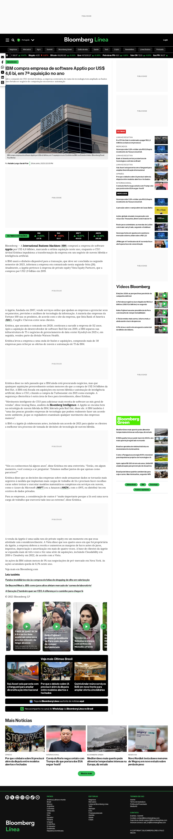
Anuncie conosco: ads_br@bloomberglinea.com (148, 823)
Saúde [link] (96, 49)
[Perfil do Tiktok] (33, 797)
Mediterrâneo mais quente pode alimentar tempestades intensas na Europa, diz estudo (107, 761)
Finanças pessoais (95, 813)
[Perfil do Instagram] (22, 797)
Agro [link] (39, 49)
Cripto (91, 820)
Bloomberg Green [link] (65, 49)
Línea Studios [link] (145, 49)
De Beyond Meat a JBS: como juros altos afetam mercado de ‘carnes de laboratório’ (48, 585)
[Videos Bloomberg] (142, 286)
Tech (90, 806)
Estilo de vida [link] (83, 49)
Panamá (50, 820)
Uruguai (50, 822)
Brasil (49, 802)
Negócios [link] (13, 49)
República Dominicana (55, 831)
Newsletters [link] (129, 49)
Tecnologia (154, 485)
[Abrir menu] (7, 40)
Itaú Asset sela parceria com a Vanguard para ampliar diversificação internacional (23, 686)
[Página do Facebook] (7, 797)
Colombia (50, 809)
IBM (64, 245)
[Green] (142, 420)
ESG (90, 811)
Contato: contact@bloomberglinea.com (144, 818)
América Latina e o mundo (56, 800)
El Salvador (51, 826)
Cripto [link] (116, 49)
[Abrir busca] (13, 40)
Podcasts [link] (160, 49)
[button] (3, 57)
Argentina (50, 806)
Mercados (92, 802)
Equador (50, 817)
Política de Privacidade (138, 804)
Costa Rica (51, 824)
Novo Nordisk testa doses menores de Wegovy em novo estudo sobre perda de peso (148, 761)
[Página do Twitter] (12, 797)
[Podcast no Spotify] (38, 797)
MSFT (40, 487)
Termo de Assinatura (137, 802)
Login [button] (165, 40)
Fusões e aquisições (142, 490)
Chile (49, 813)
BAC (8, 320)
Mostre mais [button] (86, 773)
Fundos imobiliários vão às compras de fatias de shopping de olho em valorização (47, 579)
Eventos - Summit (136, 816)
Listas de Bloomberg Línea (98, 804)
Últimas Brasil (131, 485)
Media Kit (133, 806)
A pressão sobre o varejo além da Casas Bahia (134, 208)
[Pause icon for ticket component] (6, 55)
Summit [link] (49, 49)
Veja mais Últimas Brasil (56, 659)
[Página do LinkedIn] (27, 797)
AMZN (65, 487)
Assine (132, 800)
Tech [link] (106, 49)
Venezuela (50, 811)
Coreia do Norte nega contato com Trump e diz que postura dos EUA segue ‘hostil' (65, 761)
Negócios (12, 62)
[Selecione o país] (33, 40)
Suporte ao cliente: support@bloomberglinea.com (148, 820)
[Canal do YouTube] (17, 797)
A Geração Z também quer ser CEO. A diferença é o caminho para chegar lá (44, 591)
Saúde (91, 817)
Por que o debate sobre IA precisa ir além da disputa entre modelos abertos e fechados (55, 688)
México (49, 804)
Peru (48, 815)
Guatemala (51, 828)
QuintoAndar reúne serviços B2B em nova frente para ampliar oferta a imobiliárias (90, 686)
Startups (92, 809)
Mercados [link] (27, 49)
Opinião (91, 815)
